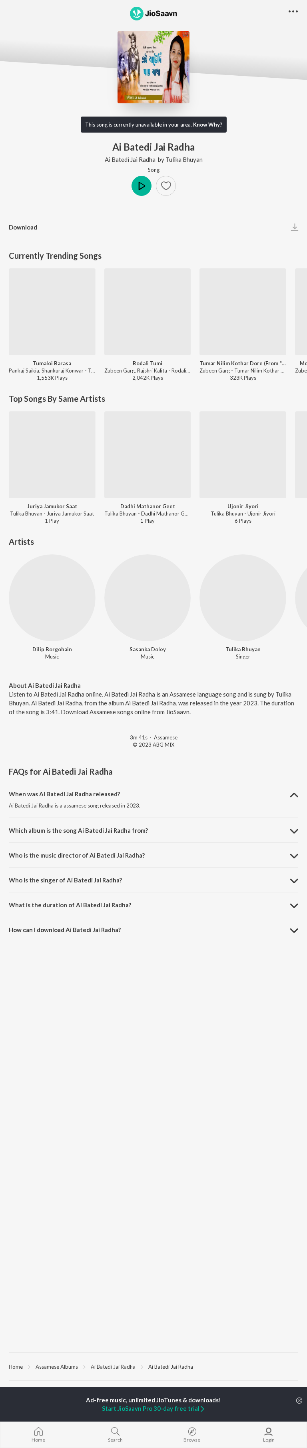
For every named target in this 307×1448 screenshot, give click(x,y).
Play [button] (142, 186)
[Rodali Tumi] (147, 311)
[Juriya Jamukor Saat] (52, 454)
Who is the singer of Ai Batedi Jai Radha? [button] (65, 880)
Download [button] (23, 227)
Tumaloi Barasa (52, 363)
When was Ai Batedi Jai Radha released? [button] (64, 794)
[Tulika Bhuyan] (242, 597)
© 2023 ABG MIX (153, 744)
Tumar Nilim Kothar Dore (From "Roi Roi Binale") (242, 363)
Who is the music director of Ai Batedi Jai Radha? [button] (77, 855)
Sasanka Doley (148, 649)
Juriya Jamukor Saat (52, 506)
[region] (153, 1366)
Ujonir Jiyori (243, 506)
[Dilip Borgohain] (52, 597)
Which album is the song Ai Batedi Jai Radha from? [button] (78, 830)
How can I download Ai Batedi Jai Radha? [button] (65, 929)
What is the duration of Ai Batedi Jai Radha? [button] (70, 904)
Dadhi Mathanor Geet (147, 506)
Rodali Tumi (147, 363)
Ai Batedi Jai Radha (130, 159)
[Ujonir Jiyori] (242, 454)
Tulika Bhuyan (184, 159)
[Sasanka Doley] (147, 597)
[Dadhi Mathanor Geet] (147, 454)
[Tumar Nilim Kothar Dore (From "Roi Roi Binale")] (242, 311)
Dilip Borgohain (52, 649)
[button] (166, 186)
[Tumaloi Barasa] (52, 311)
